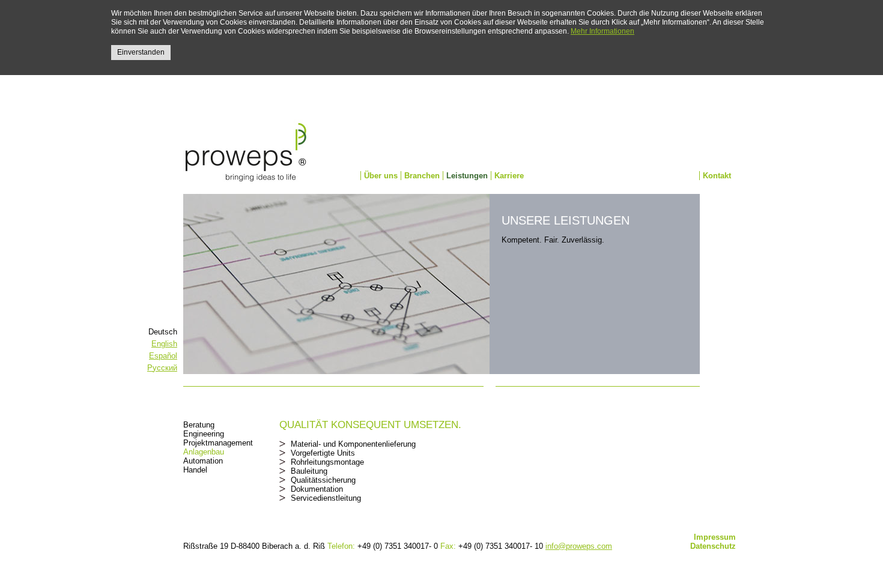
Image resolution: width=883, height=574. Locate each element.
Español (163, 355)
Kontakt (717, 175)
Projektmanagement (218, 442)
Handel (195, 469)
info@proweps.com (578, 546)
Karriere (509, 175)
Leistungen (467, 175)
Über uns (381, 175)
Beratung (198, 424)
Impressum (715, 537)
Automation (203, 460)
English (164, 343)
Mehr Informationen (602, 31)
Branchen (422, 175)
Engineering (203, 433)
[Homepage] (246, 153)
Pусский (162, 367)
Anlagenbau (203, 451)
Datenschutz (713, 546)
